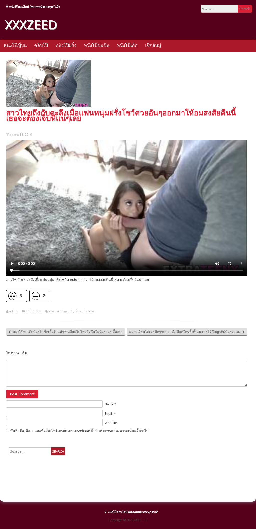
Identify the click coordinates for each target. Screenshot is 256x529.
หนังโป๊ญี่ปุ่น (15, 45)
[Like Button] (12, 296)
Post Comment (22, 394)
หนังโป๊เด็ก (127, 45)
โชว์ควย (89, 311)
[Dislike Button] (36, 296)
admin (13, 311)
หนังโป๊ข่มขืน (97, 45)
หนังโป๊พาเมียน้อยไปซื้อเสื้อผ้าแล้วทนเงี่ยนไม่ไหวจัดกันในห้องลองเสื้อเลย (67, 331)
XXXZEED (31, 24)
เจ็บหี (78, 311)
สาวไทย (62, 311)
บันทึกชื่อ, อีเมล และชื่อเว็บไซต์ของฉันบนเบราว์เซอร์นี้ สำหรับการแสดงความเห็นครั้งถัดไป (79, 430)
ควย (52, 311)
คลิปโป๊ (41, 45)
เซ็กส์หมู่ (153, 45)
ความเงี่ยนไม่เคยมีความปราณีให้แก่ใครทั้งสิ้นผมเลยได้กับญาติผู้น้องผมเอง (185, 331)
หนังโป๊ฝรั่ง (66, 45)
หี (71, 311)
